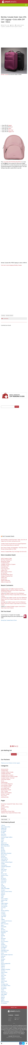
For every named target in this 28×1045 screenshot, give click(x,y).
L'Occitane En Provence (6, 921)
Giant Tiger (3, 887)
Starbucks (3, 978)
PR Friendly (3, 809)
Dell (2, 872)
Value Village (4, 994)
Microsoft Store (4, 931)
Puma (2, 953)
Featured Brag (4, 782)
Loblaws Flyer (4, 570)
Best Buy (3, 850)
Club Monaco (4, 865)
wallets (9, 128)
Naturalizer (3, 932)
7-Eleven (3, 825)
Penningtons (4, 947)
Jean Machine (4, 906)
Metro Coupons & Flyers (6, 571)
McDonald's (3, 926)
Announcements (4, 769)
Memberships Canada (6, 789)
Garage (2, 885)
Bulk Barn (3, 856)
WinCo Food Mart (5, 1001)
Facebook (17, 1018)
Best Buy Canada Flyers (6, 559)
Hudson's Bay (4, 900)
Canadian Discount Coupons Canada (14, 26)
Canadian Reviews (5, 562)
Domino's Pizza (4, 875)
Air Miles (3, 832)
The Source (3, 987)
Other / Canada (4, 791)
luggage (10, 125)
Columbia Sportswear (6, 866)
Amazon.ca (3, 835)
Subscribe (14, 754)
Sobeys (2, 973)
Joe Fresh (3, 907)
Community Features (5, 779)
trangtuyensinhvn (5, 588)
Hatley (2, 895)
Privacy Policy (19, 1037)
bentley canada (9, 315)
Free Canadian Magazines (7, 783)
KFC (2, 909)
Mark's (2, 925)
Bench (2, 847)
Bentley (2, 848)
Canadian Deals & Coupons (7, 775)
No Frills (3, 940)
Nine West (3, 938)
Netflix (2, 934)
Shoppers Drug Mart (5, 969)
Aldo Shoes (3, 834)
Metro (2, 928)
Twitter (17, 1019)
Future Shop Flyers (5, 568)
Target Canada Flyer (5, 580)
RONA (2, 960)
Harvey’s (3, 894)
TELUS (2, 982)
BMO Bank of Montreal (6, 853)
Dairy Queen (4, 869)
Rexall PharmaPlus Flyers (7, 574)
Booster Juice (4, 854)
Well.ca (2, 1000)
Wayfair (2, 998)
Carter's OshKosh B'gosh (6, 862)
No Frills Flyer (4, 573)
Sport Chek (3, 975)
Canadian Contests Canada (7, 772)
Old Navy (3, 944)
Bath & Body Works (5, 846)
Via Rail (2, 995)
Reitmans (3, 956)
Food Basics (4, 879)
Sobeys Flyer (4, 577)
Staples (2, 976)
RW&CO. (3, 965)
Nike (2, 937)
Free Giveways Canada (6, 785)
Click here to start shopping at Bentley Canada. (11, 265)
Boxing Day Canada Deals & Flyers (9, 620)
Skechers (3, 970)
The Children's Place (5, 985)
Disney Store (4, 873)
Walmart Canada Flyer (6, 582)
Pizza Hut (3, 948)
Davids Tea (3, 870)
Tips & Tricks (4, 795)
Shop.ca (3, 967)
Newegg (3, 935)
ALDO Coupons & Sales (6, 558)
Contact (2, 805)
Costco (2, 868)
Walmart (3, 997)
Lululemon (3, 922)
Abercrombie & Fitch (5, 826)
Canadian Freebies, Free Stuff (7, 778)
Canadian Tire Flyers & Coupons (8, 564)
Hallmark (3, 893)
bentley (3, 315)
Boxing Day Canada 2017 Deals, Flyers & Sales (11, 804)
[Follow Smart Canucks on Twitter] (11, 746)
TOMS (2, 990)
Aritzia (2, 840)
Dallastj (2, 593)
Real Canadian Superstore (7, 954)
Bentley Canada (4, 74)
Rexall (2, 957)
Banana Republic (5, 844)
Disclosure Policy (5, 806)
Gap (2, 884)
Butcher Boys (4, 857)
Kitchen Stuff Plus (5, 910)
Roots (2, 962)
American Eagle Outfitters (6, 837)
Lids (2, 918)
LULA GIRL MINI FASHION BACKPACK (12, 161)
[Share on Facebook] (20, 1043)
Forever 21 (3, 882)
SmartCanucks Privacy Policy (7, 811)
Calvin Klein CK (4, 859)
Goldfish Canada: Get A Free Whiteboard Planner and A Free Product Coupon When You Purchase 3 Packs (13, 590)
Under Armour (4, 992)
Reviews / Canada (5, 794)
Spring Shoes (4, 579)
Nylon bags (10, 130)
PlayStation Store (5, 950)
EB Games (3, 878)
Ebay (2, 876)
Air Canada (3, 831)
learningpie (3, 602)
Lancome (3, 912)
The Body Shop (4, 984)
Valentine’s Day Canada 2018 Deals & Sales (11, 812)
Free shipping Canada (6, 786)
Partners (3, 808)
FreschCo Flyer (4, 567)
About (9, 1019)
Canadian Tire (4, 860)
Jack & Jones (4, 904)
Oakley (2, 943)
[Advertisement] (14, 91)
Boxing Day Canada (5, 561)
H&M (2, 897)
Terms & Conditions (10, 1037)
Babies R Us (4, 843)
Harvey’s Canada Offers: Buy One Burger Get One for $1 (13, 551)
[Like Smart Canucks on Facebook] (13, 746)
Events (2, 781)
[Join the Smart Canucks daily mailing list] (17, 746)
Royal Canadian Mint (5, 963)
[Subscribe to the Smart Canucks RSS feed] (15, 746)
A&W (2, 841)
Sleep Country (4, 972)
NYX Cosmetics (4, 941)
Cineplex (3, 863)
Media (9, 1020)
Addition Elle (3, 828)
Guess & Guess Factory (6, 891)
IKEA (2, 901)
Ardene (2, 838)
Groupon (3, 890)
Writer (12, 25)
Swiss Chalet (4, 981)
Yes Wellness (4, 1003)
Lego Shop (3, 916)
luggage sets (11, 131)
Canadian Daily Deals (6, 773)
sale (12, 126)
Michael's (3, 929)
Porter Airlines (4, 951)
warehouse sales (5, 797)
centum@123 (4, 597)
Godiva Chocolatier (5, 888)
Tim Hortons (3, 988)
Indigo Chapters (4, 903)
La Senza (3, 913)
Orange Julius (4, 945)
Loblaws (3, 919)
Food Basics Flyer (5, 565)
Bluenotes (3, 851)
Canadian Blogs (4, 770)
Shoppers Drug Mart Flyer (7, 576)
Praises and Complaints (6, 792)
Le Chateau (3, 915)
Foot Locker (3, 881)
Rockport (3, 959)
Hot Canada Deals (8, 536)
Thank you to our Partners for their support (10, 763)
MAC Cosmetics (4, 923)
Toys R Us (3, 991)
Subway (3, 979)
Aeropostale (3, 829)
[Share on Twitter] (23, 1043)
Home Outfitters (4, 898)
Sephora (3, 966)
